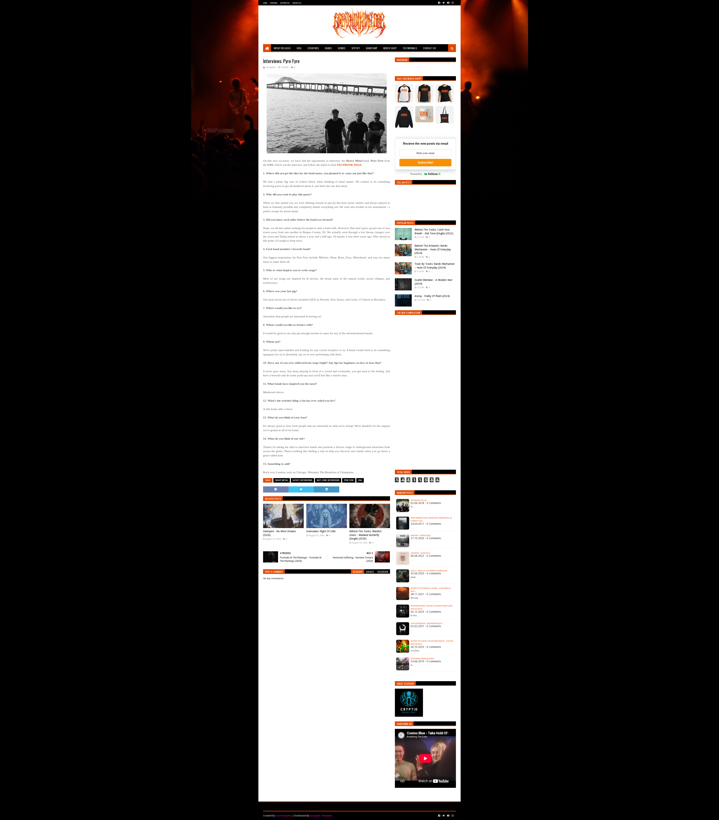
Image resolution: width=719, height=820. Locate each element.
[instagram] (452, 3)
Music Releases (282, 48)
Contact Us (296, 2)
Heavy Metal (281, 480)
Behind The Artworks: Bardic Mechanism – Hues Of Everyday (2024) (433, 249)
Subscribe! (425, 162)
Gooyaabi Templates (321, 815)
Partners (273, 2)
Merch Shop (390, 48)
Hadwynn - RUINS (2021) (420, 553)
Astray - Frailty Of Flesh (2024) (432, 296)
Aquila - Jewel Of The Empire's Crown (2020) (429, 571)
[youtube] (448, 3)
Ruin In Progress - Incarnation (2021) (426, 623)
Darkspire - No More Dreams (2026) (279, 533)
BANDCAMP (371, 48)
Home (265, 2)
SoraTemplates (283, 815)
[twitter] (443, 3)
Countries (313, 48)
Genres (341, 48)
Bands (328, 48)
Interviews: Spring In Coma (422, 659)
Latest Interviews (302, 480)
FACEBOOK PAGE (349, 164)
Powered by (416, 174)
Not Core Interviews (328, 480)
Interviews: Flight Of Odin (321, 531)
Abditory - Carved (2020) (421, 535)
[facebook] (439, 3)
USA (360, 480)
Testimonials (410, 48)
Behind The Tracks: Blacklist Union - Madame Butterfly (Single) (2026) (365, 535)
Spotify (355, 48)
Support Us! (285, 2)
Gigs (299, 48)
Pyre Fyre (349, 480)
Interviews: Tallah (419, 500)
